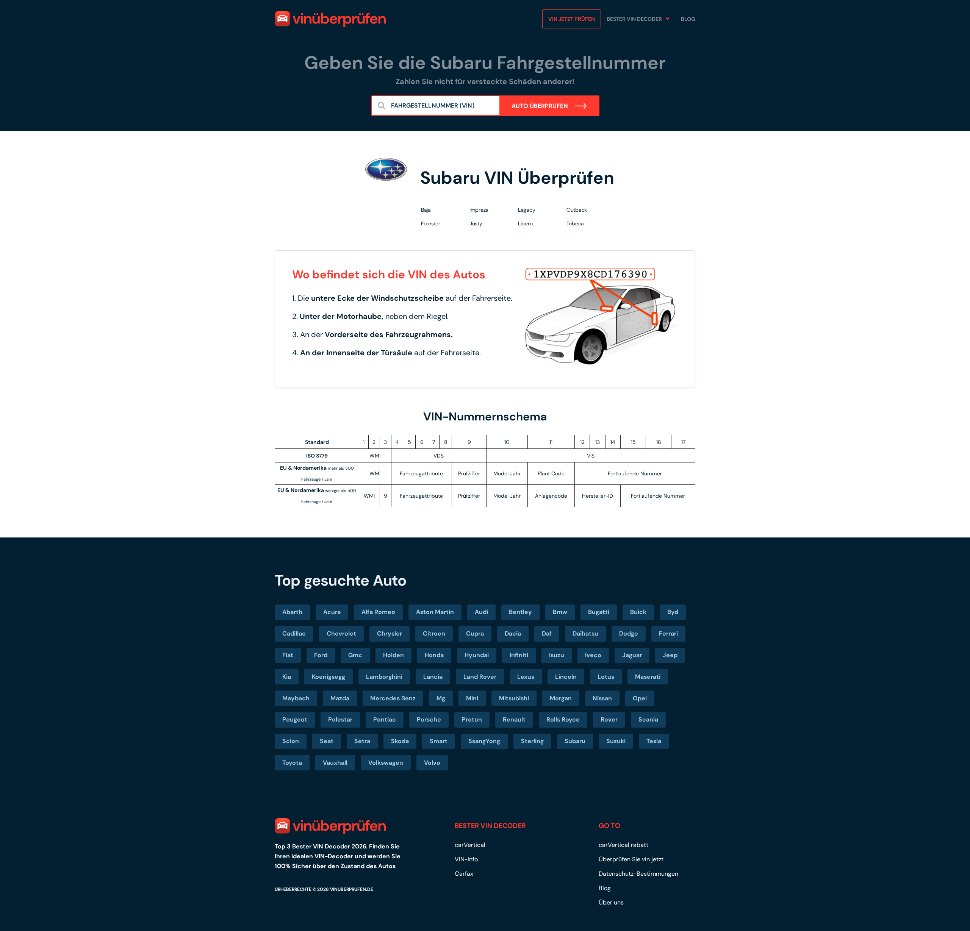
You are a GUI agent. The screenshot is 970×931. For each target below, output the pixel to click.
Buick (638, 612)
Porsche (429, 719)
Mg (440, 698)
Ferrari (668, 633)
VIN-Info (466, 859)
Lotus (606, 677)
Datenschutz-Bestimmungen (638, 874)
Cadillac (294, 633)
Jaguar (632, 655)
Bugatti (598, 612)
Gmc (355, 655)
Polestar (340, 719)
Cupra (475, 633)
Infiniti (519, 655)
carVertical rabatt (623, 845)
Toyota (292, 763)
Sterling (532, 741)
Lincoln (566, 677)
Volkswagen (385, 763)
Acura (332, 612)
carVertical (470, 845)
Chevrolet (341, 633)
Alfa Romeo (378, 612)
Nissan (602, 698)
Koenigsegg (328, 677)
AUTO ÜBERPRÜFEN (540, 106)
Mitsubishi (514, 698)
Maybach (296, 698)
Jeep (670, 655)
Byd (672, 612)
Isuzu (556, 655)
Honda (434, 655)
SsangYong (484, 741)
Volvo (432, 763)
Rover (609, 719)
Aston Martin (435, 612)
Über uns (611, 902)
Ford (320, 655)
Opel (640, 698)
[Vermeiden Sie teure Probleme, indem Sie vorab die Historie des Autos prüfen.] (330, 19)
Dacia (513, 633)
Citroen (434, 633)
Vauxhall (335, 763)
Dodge (628, 633)
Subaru (575, 741)
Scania (648, 719)
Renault (514, 719)
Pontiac (384, 719)
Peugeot (294, 719)
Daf (547, 633)
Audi (481, 612)
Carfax (464, 874)
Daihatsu (585, 633)
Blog (688, 19)
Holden (393, 655)
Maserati (647, 677)
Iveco (593, 655)
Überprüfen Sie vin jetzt (631, 859)
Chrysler (389, 633)
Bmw (560, 612)
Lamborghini (384, 677)
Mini (472, 698)
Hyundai (477, 655)
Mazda (339, 698)
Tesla (653, 741)
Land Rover (479, 677)
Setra (362, 741)
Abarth (292, 612)
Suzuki (616, 741)
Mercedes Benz (393, 698)
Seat (326, 741)
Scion (290, 741)
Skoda (400, 741)
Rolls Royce (563, 719)
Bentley (520, 612)
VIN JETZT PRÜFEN (571, 19)
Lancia (433, 677)
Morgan (561, 698)
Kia (286, 677)
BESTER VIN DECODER (634, 19)
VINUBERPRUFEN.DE (351, 889)
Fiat (287, 655)
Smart (438, 741)
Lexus (525, 677)
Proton (472, 719)
